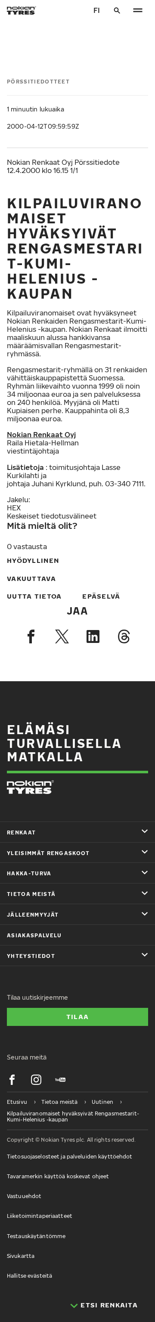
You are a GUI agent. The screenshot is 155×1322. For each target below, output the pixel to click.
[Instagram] (36, 1080)
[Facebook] (31, 636)
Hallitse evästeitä (29, 1276)
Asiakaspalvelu (34, 935)
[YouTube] (60, 1080)
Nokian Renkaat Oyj (41, 434)
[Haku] (117, 10)
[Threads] (124, 636)
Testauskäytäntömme (36, 1236)
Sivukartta (20, 1256)
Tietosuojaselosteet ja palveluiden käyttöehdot (70, 1156)
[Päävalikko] (137, 10)
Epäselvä (101, 596)
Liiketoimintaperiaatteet (39, 1216)
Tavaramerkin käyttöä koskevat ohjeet (58, 1176)
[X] (62, 636)
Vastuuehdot (24, 1196)
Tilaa (77, 1016)
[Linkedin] (93, 636)
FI (96, 10)
